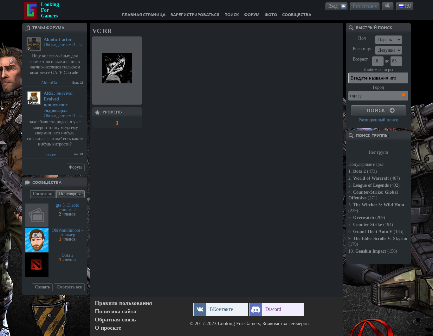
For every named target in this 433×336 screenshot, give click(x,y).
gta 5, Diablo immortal (67, 207)
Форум (75, 167)
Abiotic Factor (58, 39)
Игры (77, 44)
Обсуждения (56, 44)
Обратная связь (115, 320)
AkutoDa (49, 83)
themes (388, 6)
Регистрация (365, 6)
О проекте (108, 328)
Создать (42, 287)
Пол (362, 38)
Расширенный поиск (378, 120)
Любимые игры (378, 69)
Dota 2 (67, 255)
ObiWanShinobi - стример (67, 232)
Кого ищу (362, 48)
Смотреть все (69, 287)
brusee (50, 154)
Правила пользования (123, 303)
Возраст (360, 59)
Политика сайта (115, 311)
